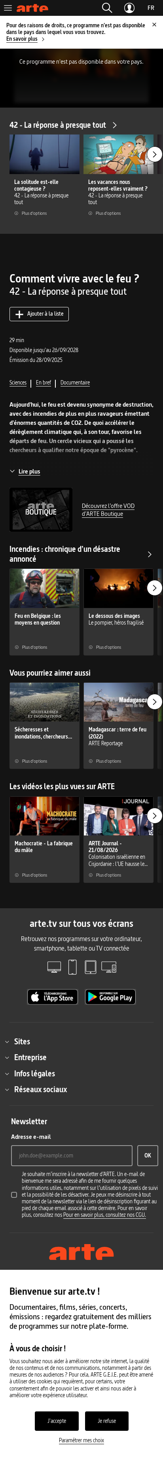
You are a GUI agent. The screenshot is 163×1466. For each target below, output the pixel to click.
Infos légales (34, 1073)
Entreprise (30, 1057)
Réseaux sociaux (40, 1089)
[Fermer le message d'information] (154, 24)
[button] (107, 8)
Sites (22, 1041)
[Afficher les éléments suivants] (155, 154)
